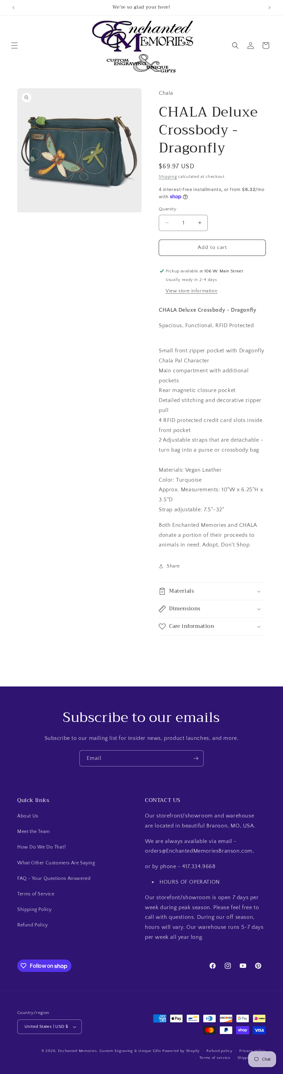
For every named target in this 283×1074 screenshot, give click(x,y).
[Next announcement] (269, 7)
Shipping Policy (34, 909)
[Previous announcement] (13, 7)
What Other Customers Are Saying (56, 863)
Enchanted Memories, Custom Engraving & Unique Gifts (109, 1051)
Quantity (167, 209)
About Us (27, 816)
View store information (191, 291)
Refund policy (219, 1051)
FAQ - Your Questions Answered (53, 878)
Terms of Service (36, 894)
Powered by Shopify (181, 1051)
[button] (14, 45)
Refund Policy (32, 925)
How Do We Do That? (41, 847)
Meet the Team (33, 831)
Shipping (168, 176)
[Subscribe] (195, 758)
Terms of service (215, 1058)
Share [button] (173, 566)
